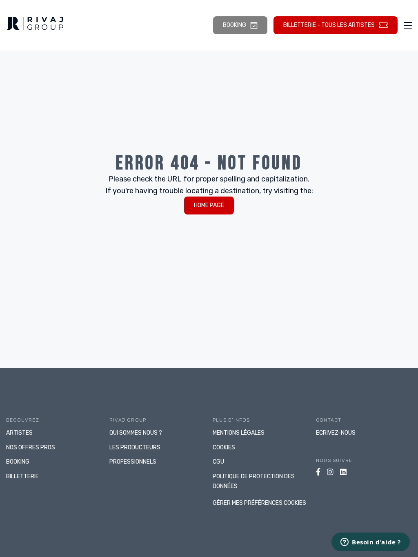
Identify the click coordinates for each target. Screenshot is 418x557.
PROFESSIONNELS (132, 461)
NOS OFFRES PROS (30, 447)
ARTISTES (19, 432)
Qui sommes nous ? (135, 432)
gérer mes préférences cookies (259, 503)
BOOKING (17, 461)
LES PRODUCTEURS (134, 447)
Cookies (224, 447)
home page (209, 205)
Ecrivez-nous (336, 432)
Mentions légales (239, 432)
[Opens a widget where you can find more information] (370, 543)
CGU (218, 461)
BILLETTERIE (22, 476)
